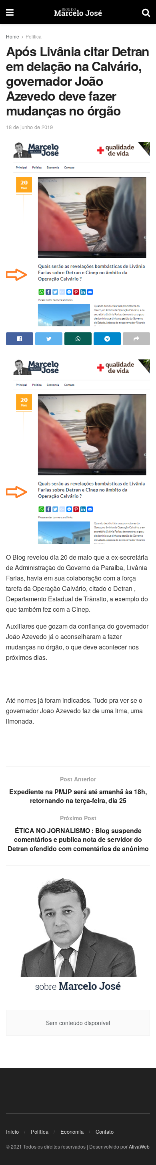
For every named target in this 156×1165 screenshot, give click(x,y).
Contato (105, 1131)
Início (12, 1131)
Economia (72, 1131)
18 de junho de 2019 (29, 127)
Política (34, 36)
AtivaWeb (139, 1146)
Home (12, 36)
